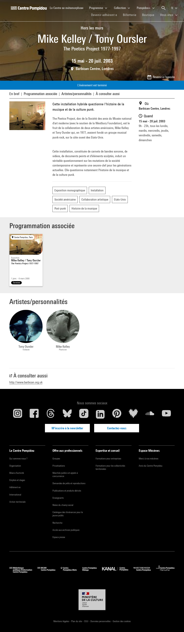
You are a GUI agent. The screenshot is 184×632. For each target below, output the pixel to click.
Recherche (57, 522)
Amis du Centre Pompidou (150, 465)
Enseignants (58, 497)
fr (172, 8)
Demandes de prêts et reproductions (68, 483)
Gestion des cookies (122, 621)
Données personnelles (100, 621)
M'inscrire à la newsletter (67, 428)
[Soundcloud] (150, 414)
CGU (86, 621)
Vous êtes (167, 15)
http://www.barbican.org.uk (25, 382)
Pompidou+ (144, 8)
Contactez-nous (116, 428)
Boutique (149, 15)
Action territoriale (17, 501)
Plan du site (76, 621)
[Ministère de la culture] (92, 599)
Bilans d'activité (16, 472)
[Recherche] (163, 8)
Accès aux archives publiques (65, 529)
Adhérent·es (14, 487)
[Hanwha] (165, 572)
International (15, 494)
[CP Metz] (71, 572)
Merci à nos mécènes (148, 458)
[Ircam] (49, 572)
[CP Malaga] (92, 572)
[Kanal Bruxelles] (118, 572)
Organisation (15, 465)
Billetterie (129, 15)
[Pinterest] (117, 414)
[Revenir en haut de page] (175, 623)
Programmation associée (40, 93)
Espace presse (58, 537)
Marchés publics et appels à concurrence (65, 474)
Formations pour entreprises (108, 458)
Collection (120, 8)
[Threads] (50, 414)
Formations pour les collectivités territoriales (110, 467)
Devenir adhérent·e (105, 15)
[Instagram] (17, 414)
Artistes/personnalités (76, 93)
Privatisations (58, 465)
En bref (14, 93)
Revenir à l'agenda (164, 77)
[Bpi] (23, 572)
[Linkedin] (100, 414)
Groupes (56, 458)
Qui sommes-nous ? (18, 458)
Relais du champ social (62, 505)
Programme (96, 8)
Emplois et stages (17, 480)
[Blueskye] (67, 414)
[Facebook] (34, 414)
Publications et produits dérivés (66, 490)
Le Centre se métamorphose (68, 8)
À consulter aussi (107, 93)
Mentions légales (61, 621)
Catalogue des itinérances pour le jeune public (67, 514)
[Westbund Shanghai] (145, 572)
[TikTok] (83, 414)
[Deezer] (133, 414)
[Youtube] (166, 414)
